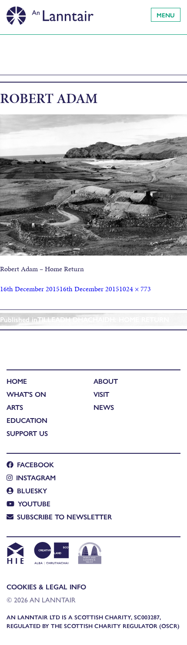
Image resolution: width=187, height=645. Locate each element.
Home (17, 381)
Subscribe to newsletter (64, 517)
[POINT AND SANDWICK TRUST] (90, 554)
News (104, 407)
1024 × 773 (135, 289)
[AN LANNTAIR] (50, 13)
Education (27, 420)
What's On (26, 394)
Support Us (27, 433)
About (106, 381)
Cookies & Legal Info (46, 587)
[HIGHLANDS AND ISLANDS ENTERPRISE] (15, 554)
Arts (15, 407)
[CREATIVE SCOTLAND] (51, 554)
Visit (101, 394)
